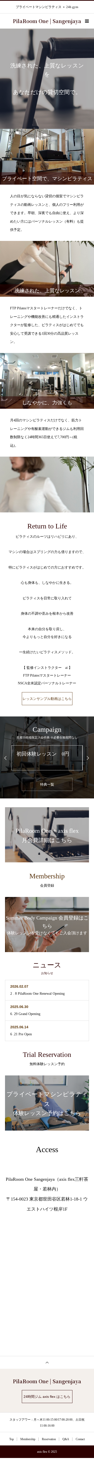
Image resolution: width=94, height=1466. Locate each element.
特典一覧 (47, 784)
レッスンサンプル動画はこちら (47, 699)
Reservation (49, 1439)
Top (11, 1439)
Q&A (65, 1439)
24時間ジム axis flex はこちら (47, 1397)
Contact (80, 1439)
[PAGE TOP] (47, 1362)
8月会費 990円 (34, 754)
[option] (47, 79)
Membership (27, 1439)
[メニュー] (86, 21)
